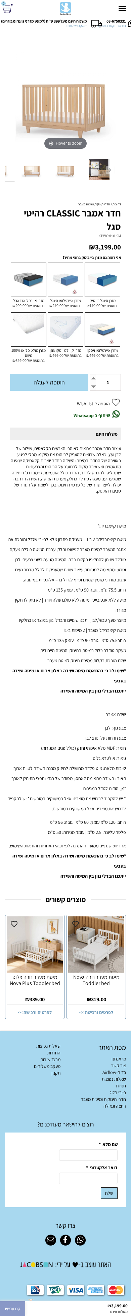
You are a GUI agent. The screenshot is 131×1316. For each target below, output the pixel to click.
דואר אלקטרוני (102, 1168)
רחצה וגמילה (114, 1106)
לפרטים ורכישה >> (96, 1012)
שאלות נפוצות (114, 1079)
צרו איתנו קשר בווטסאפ (111, 26)
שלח (109, 1193)
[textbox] (65, 1124)
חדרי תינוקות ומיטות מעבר (103, 1099)
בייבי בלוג (118, 1092)
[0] (8, 8)
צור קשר (118, 1065)
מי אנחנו (119, 1059)
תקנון (55, 1073)
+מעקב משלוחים (77, 26)
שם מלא (108, 1144)
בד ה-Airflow (114, 1072)
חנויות (121, 1086)
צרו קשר (65, 1225)
